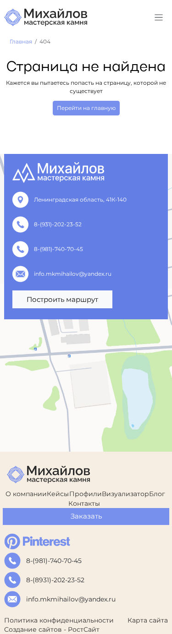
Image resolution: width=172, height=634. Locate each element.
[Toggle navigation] (159, 17)
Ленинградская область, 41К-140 (80, 199)
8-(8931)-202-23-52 (55, 580)
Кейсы (58, 493)
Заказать (86, 516)
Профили (85, 493)
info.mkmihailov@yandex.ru (72, 273)
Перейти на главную (86, 107)
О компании (26, 493)
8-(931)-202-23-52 (58, 224)
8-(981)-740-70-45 (58, 249)
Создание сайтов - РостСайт (52, 629)
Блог (157, 493)
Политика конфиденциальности (59, 620)
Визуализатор (125, 493)
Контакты (84, 503)
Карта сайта (148, 620)
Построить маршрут (62, 299)
